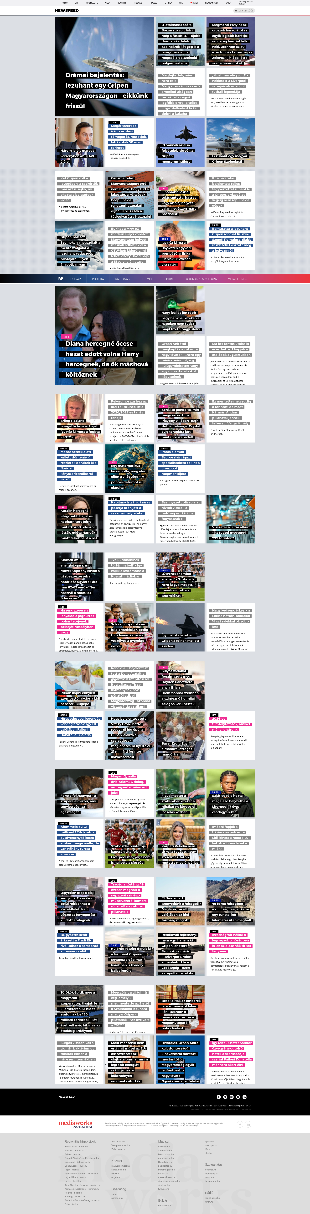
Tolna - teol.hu (72, 1204)
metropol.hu (211, 1145)
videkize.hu (164, 1185)
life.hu (208, 1149)
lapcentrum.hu (212, 1181)
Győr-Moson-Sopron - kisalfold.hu (82, 1173)
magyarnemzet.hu (120, 1165)
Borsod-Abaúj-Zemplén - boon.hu (82, 1158)
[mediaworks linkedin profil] (248, 1124)
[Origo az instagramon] (232, 1097)
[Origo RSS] (245, 1097)
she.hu (208, 1153)
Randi (195, 3)
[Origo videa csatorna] (238, 1097)
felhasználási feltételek (201, 1106)
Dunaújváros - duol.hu (76, 1165)
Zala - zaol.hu (118, 1149)
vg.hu (114, 1194)
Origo (64, 3)
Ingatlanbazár (212, 3)
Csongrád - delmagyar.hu (78, 1162)
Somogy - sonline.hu (75, 1196)
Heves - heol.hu (73, 1181)
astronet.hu (164, 1146)
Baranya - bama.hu (74, 1150)
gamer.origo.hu (166, 1158)
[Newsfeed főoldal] (67, 1097)
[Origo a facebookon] (219, 1097)
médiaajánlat (245, 1106)
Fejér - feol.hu (72, 1169)
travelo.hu (163, 1173)
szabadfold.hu (118, 1169)
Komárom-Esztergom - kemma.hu (82, 1189)
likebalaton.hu (165, 1162)
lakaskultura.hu (166, 1154)
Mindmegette (92, 3)
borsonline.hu (165, 1205)
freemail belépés (244, 10)
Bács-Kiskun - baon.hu (76, 1146)
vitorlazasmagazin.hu (169, 1181)
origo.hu (115, 1177)
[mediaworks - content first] (75, 1124)
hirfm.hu (209, 1201)
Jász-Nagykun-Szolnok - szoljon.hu (82, 1185)
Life (76, 3)
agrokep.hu (117, 1198)
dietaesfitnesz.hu (167, 1177)
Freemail (138, 3)
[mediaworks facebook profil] (240, 1124)
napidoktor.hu (165, 1165)
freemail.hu (211, 1169)
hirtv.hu (115, 1173)
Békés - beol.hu (73, 1154)
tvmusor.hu (164, 1189)
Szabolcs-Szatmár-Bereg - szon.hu (82, 1200)
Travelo (153, 3)
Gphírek (168, 3)
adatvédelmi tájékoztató (179, 1106)
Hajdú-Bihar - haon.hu (76, 1177)
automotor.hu (165, 1150)
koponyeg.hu (211, 1173)
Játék (228, 3)
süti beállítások (220, 1106)
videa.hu (209, 1177)
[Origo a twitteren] (225, 1097)
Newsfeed (122, 3)
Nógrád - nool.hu (73, 1192)
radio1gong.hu (212, 1198)
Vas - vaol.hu (118, 1141)
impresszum (234, 1106)
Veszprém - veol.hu (121, 1145)
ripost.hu (209, 1141)
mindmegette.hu (166, 1169)
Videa (107, 3)
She (181, 3)
